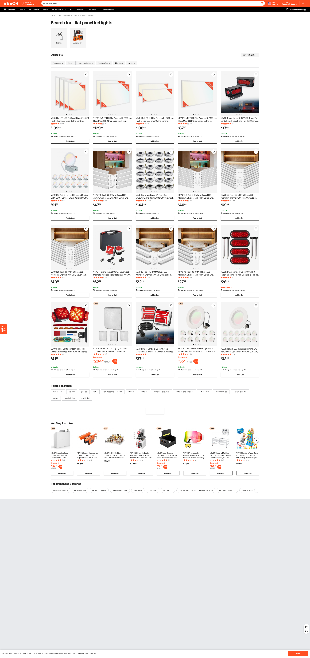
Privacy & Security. (90, 653)
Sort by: (246, 55)
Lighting (59, 15)
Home (53, 15)
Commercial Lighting (70, 15)
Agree (298, 653)
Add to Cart (70, 141)
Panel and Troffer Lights (87, 15)
